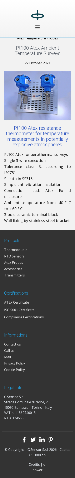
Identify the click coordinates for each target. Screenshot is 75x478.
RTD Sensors (14, 256)
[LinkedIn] (42, 439)
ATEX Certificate (16, 302)
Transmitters (14, 275)
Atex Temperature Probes (37, 38)
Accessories (13, 269)
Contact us (12, 344)
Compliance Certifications (24, 317)
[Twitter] (33, 439)
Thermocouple (15, 249)
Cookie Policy (14, 369)
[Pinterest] (50, 439)
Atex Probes (13, 262)
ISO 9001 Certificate (19, 310)
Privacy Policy (14, 363)
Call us (9, 350)
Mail (7, 357)
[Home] (37, 16)
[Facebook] (24, 439)
